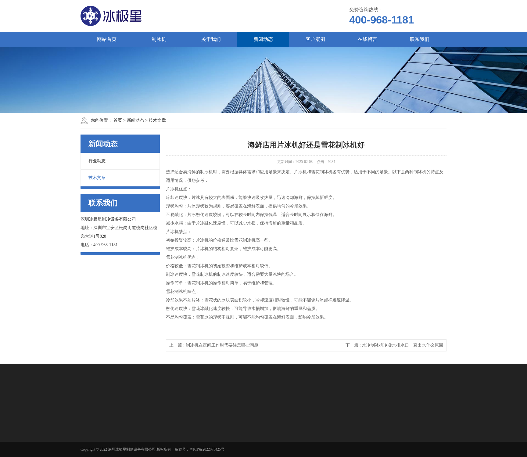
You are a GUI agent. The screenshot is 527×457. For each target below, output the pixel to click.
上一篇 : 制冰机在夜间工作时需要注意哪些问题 (213, 345)
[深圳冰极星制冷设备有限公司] (184, 16)
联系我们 (419, 39)
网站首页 (107, 39)
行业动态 (97, 161)
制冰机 (159, 39)
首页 (117, 120)
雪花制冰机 (99, 437)
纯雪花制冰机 (101, 453)
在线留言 (367, 39)
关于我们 (211, 39)
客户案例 (315, 39)
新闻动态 (263, 39)
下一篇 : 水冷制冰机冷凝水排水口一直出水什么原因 (394, 345)
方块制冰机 (99, 445)
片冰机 (95, 429)
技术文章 (157, 120)
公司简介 (139, 429)
